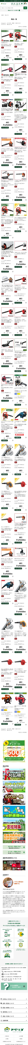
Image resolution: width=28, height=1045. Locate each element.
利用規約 (21, 1038)
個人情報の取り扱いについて (21, 1041)
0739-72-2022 (17, 971)
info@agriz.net (17, 976)
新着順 (13, 23)
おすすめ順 (9, 23)
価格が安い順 (17, 23)
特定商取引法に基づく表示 (7, 1041)
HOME (2, 15)
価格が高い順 (9, 24)
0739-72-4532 (13, 974)
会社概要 (7, 1038)
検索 (25, 8)
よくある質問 (21, 1036)
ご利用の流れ (7, 1036)
